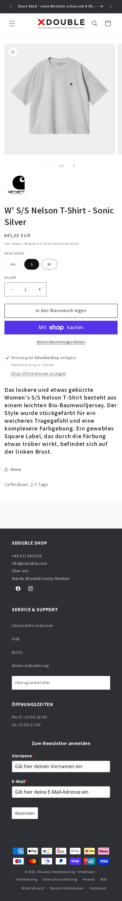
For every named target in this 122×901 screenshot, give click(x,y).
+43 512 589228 (27, 556)
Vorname (23, 756)
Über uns (20, 570)
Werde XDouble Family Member (41, 578)
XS (16, 265)
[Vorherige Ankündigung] (10, 6)
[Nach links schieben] (47, 165)
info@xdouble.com (30, 563)
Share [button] (15, 469)
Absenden (25, 813)
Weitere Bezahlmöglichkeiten (61, 341)
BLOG (17, 652)
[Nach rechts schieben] (74, 165)
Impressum (97, 888)
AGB (16, 638)
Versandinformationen (32, 625)
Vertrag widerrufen (32, 682)
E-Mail (20, 781)
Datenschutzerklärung (60, 879)
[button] (11, 23)
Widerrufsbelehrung (30, 665)
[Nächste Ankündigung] (111, 6)
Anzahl (10, 277)
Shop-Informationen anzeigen (38, 373)
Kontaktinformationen (67, 888)
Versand (30, 244)
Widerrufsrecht (33, 888)
